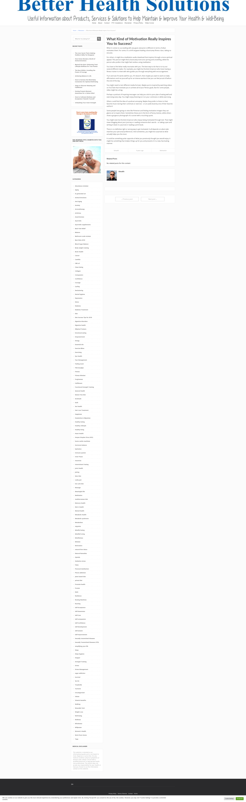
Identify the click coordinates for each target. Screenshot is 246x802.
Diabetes (78, 306)
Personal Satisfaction (82, 569)
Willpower (78, 727)
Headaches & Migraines (82, 418)
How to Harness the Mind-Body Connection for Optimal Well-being (86, 81)
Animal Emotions (80, 198)
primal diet (78, 580)
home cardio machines (82, 441)
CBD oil (77, 263)
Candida (77, 259)
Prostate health (80, 584)
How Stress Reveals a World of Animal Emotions (85, 60)
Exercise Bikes (79, 348)
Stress (77, 665)
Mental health (79, 511)
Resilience (78, 596)
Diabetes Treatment (81, 310)
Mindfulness (79, 538)
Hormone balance (81, 445)
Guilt (76, 402)
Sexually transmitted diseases (85, 638)
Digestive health (80, 325)
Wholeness (78, 723)
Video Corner (149, 23)
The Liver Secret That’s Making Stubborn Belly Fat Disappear (85, 54)
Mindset (77, 542)
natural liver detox (81, 549)
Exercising (78, 352)
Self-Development (81, 627)
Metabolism (79, 522)
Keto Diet (78, 476)
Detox (77, 302)
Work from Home (81, 735)
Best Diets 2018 (80, 240)
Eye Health (78, 356)
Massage (78, 487)
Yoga (76, 739)
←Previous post (127, 199)
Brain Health (79, 252)
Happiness (78, 414)
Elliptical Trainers (80, 329)
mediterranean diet (81, 499)
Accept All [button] (239, 798)
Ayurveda (78, 221)
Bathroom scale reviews (83, 236)
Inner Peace (79, 457)
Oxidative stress (80, 561)
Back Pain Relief (80, 228)
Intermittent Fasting (82, 464)
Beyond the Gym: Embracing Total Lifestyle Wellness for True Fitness (86, 65)
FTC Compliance (117, 23)
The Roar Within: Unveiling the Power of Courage (85, 71)
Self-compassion (80, 619)
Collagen (78, 271)
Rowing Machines (80, 600)
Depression (78, 298)
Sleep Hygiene (79, 654)
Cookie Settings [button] (229, 798)
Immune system (80, 453)
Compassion (79, 275)
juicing (77, 472)
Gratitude (78, 399)
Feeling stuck (79, 364)
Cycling (77, 286)
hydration (78, 449)
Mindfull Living (80, 534)
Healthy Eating (80, 422)
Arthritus (78, 213)
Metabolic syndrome (82, 518)
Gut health (78, 406)
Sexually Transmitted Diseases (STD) (87, 642)
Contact (107, 23)
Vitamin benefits (80, 700)
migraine (78, 526)
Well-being (78, 716)
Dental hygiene (80, 294)
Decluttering (79, 290)
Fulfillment (78, 383)
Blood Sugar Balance (81, 244)
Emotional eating (80, 333)
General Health (80, 391)
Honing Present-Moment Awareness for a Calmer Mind (84, 92)
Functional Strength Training (84, 387)
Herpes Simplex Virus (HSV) (84, 437)
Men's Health (79, 507)
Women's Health (80, 731)
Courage (77, 283)
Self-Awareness (80, 611)
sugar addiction (80, 673)
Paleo (77, 565)
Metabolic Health (80, 515)
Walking (77, 704)
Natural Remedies (81, 553)
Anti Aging (78, 201)
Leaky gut (78, 480)
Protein (77, 588)
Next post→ (152, 199)
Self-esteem (79, 631)
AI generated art (80, 194)
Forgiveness (79, 379)
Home (94, 23)
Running (77, 604)
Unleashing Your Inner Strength (85, 103)
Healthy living (79, 430)
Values (77, 696)
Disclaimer (128, 23)
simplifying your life (81, 646)
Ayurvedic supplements (83, 225)
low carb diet (79, 484)
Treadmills (78, 685)
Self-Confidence (80, 623)
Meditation (78, 495)
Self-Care (78, 615)
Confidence (78, 279)
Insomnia (78, 460)
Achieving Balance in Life (83, 76)
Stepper (77, 658)
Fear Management (81, 360)
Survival (77, 677)
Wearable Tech (80, 708)
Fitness (77, 372)
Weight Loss (79, 712)
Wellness (78, 720)
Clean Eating (79, 267)
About (100, 23)
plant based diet (80, 576)
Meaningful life (80, 491)
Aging (77, 190)
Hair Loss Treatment (82, 410)
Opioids (77, 557)
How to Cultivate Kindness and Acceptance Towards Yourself (85, 98)
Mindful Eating (80, 530)
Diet (76, 313)
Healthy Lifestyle (80, 426)
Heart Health (79, 433)
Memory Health (80, 503)
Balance (77, 232)
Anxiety (77, 205)
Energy (77, 341)
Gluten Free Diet (80, 395)
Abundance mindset (81, 186)
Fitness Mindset (80, 375)
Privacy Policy (138, 23)
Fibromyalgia (79, 368)
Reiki (76, 592)
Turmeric (78, 689)
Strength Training (80, 662)
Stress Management (81, 669)
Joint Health (79, 468)
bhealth (116, 150)
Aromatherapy (80, 209)
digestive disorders (81, 321)
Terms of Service (122, 793)
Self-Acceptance (80, 607)
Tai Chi (77, 681)
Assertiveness (79, 217)
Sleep (77, 650)
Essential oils (79, 344)
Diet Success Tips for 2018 (83, 317)
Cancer (77, 255)
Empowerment (80, 337)
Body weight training (82, 248)
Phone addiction (80, 573)
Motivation (78, 546)
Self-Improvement (81, 634)
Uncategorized (80, 693)
